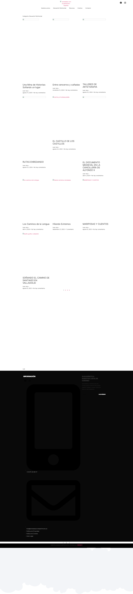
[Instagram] (125, 3)
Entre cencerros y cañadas (66, 84)
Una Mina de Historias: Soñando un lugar (34, 86)
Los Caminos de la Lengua (36, 224)
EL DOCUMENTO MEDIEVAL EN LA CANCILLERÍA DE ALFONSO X (91, 166)
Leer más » (26, 91)
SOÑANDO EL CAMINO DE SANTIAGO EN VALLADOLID (36, 280)
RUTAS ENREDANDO (33, 162)
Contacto (88, 8)
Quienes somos (45, 8)
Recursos (72, 8)
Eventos (80, 8)
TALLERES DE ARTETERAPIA (90, 85)
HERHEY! (80, 545)
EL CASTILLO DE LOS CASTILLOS (63, 142)
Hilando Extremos (62, 224)
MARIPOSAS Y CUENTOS (95, 224)
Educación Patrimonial (59, 8)
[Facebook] (121, 3)
